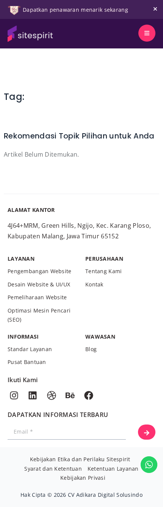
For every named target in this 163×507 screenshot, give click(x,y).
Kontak (94, 284)
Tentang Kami (103, 271)
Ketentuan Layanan (113, 468)
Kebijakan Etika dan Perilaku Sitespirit (80, 459)
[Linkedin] (32, 395)
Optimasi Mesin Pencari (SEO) (39, 315)
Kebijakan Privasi (82, 477)
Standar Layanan (30, 349)
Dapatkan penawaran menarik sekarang (75, 9)
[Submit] (146, 432)
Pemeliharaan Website (37, 297)
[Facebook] (88, 395)
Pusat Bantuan (27, 361)
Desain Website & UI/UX (39, 284)
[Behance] (70, 395)
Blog (91, 349)
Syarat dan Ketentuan (53, 468)
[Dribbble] (51, 395)
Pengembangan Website (40, 271)
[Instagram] (14, 395)
